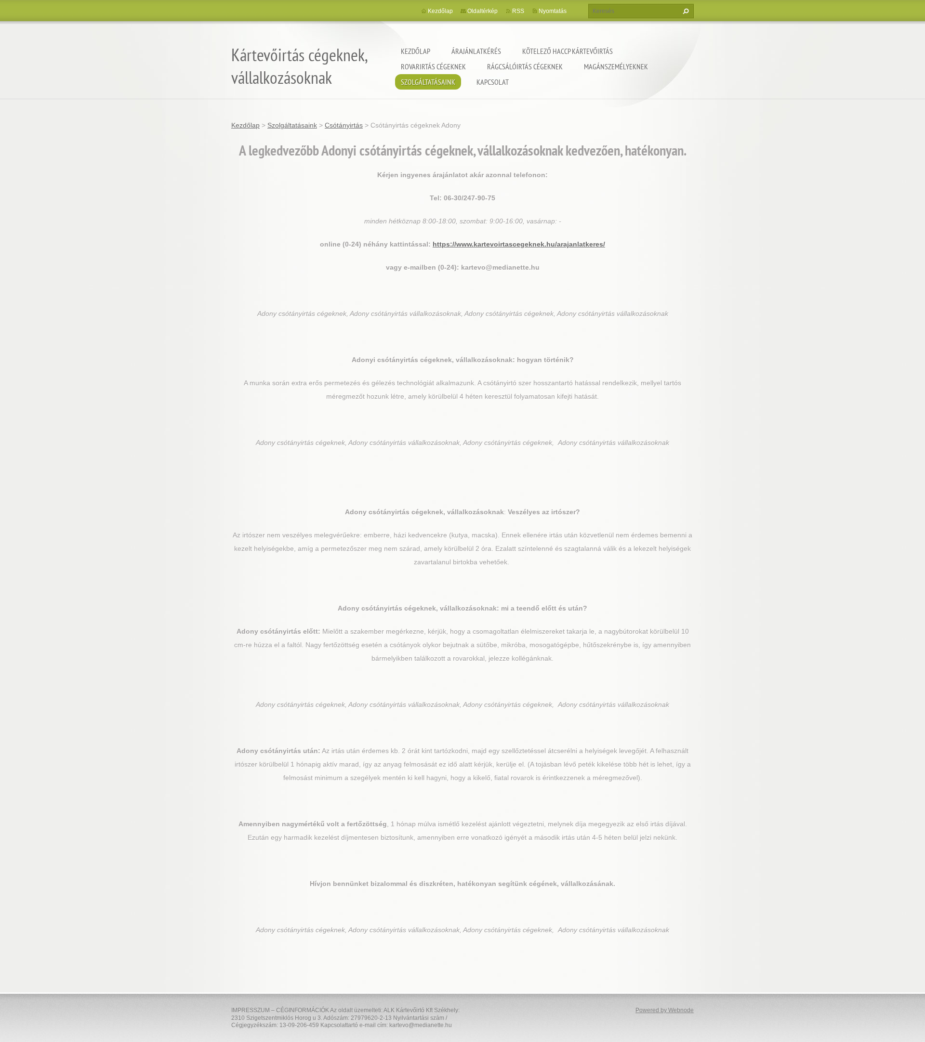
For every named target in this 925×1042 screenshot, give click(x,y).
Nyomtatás (553, 11)
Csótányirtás (344, 125)
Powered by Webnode (664, 1010)
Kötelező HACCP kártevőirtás (567, 51)
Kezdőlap (415, 51)
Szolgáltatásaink (428, 82)
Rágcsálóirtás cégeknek (525, 66)
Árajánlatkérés (476, 51)
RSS (518, 11)
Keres (684, 11)
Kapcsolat (492, 82)
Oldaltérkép (482, 11)
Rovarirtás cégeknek (433, 66)
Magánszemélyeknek (616, 66)
